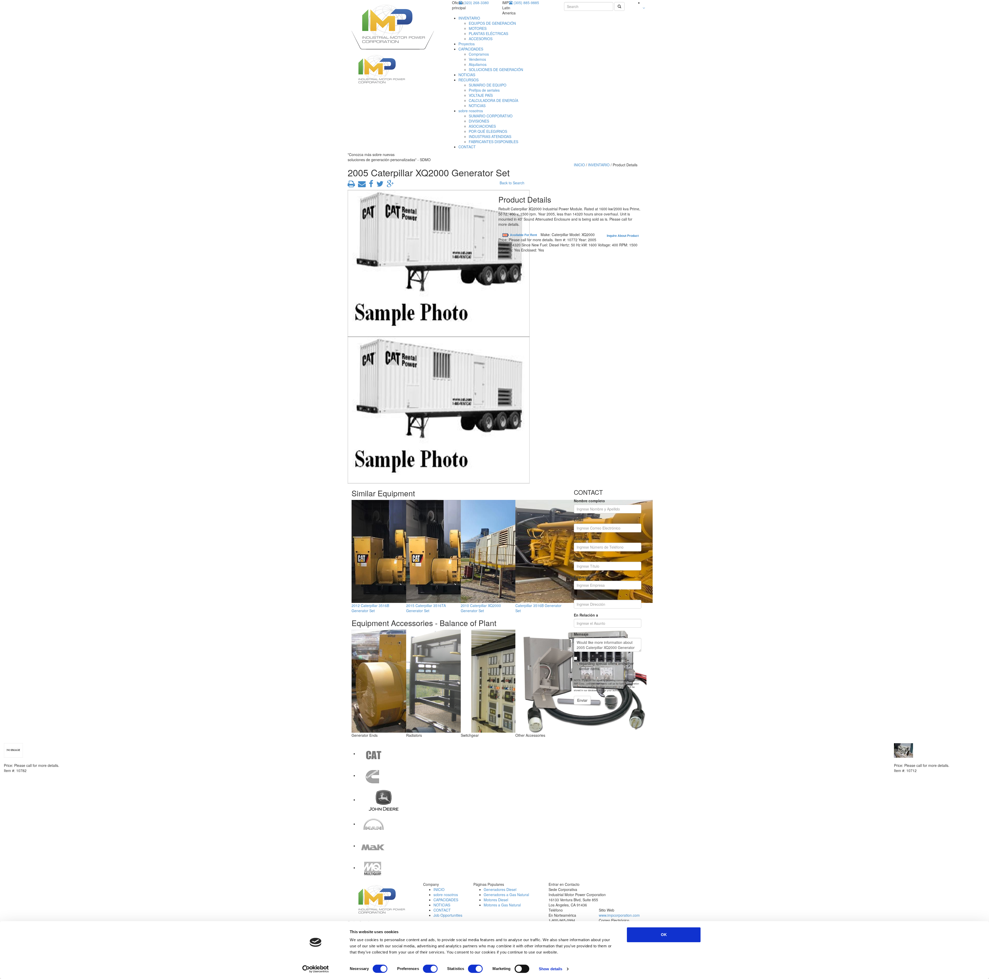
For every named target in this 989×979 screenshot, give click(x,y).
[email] (361, 185)
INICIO (579, 164)
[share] (370, 185)
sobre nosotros (470, 110)
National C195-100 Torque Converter (35, 760)
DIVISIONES (479, 121)
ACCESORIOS (480, 38)
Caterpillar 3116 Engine (914, 760)
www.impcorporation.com (619, 915)
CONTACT (467, 146)
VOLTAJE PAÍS (481, 95)
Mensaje (581, 634)
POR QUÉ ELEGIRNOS (488, 131)
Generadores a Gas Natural (506, 894)
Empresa (581, 576)
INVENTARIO (469, 18)
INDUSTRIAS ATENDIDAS (490, 136)
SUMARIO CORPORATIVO (491, 115)
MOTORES (478, 28)
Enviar (582, 700)
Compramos (479, 54)
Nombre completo (589, 500)
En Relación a (586, 615)
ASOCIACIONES (482, 126)
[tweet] (378, 185)
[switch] (430, 969)
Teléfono (581, 538)
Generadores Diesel (500, 889)
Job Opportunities (447, 915)
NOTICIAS (466, 74)
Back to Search (512, 182)
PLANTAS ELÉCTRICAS (488, 33)
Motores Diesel (496, 899)
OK (664, 934)
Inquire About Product (623, 235)
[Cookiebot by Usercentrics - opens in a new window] (315, 969)
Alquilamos (478, 64)
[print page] (351, 185)
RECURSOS (468, 79)
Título (579, 557)
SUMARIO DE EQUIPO (487, 85)
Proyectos (466, 43)
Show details (550, 969)
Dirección (582, 596)
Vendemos (477, 59)
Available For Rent (523, 234)
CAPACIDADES (470, 48)
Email (578, 519)
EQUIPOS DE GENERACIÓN (492, 23)
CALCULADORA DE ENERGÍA (493, 100)
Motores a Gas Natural (502, 904)
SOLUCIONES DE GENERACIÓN (496, 69)
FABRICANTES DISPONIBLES (493, 141)
